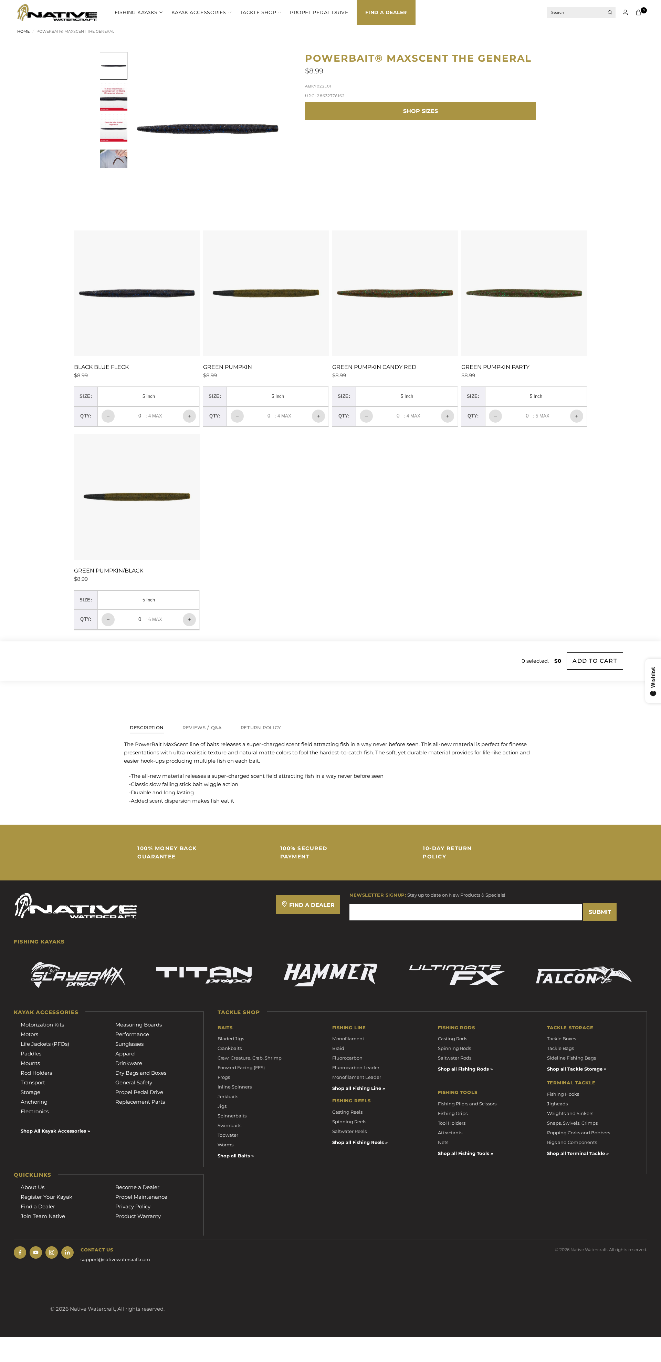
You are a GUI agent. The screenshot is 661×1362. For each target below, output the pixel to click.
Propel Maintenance (141, 1197)
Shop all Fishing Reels (358, 1142)
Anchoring (34, 1101)
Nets (443, 1142)
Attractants (450, 1132)
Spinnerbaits (232, 1115)
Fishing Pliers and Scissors (467, 1103)
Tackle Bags (560, 1048)
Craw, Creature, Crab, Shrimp (250, 1058)
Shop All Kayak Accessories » (55, 1131)
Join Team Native (43, 1216)
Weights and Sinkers (570, 1113)
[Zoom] (269, 66)
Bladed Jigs (231, 1038)
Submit (600, 912)
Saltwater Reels (349, 1131)
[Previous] (148, 129)
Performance (132, 1034)
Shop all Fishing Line (356, 1088)
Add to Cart (595, 661)
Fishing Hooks (563, 1094)
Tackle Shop (258, 12)
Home (23, 31)
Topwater (228, 1135)
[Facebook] (20, 1252)
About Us (32, 1187)
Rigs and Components (572, 1142)
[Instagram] (51, 1252)
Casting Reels (347, 1112)
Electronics (35, 1111)
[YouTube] (36, 1252)
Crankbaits (230, 1048)
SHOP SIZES (420, 111)
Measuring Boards (138, 1024)
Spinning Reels (349, 1121)
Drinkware (128, 1063)
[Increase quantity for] (189, 416)
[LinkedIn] (67, 1252)
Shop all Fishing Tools (463, 1153)
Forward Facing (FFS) (241, 1067)
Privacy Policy (132, 1206)
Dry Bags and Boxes (140, 1073)
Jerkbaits (228, 1096)
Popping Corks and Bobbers (578, 1132)
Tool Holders (451, 1123)
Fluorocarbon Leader (355, 1067)
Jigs (222, 1106)
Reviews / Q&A (202, 727)
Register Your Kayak (46, 1197)
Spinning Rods (454, 1048)
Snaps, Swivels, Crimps (572, 1123)
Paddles (31, 1053)
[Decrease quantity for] (108, 416)
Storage (30, 1092)
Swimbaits (229, 1125)
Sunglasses (129, 1044)
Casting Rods (452, 1038)
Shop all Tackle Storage (574, 1069)
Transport (33, 1082)
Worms (225, 1144)
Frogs (224, 1077)
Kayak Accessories (198, 12)
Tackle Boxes (561, 1038)
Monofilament (348, 1038)
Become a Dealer (137, 1187)
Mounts (30, 1063)
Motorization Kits (42, 1024)
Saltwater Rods (454, 1058)
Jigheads (557, 1103)
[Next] (267, 129)
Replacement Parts (140, 1101)
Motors (29, 1034)
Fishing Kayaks (136, 12)
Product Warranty (138, 1216)
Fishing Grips (453, 1113)
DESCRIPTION (147, 727)
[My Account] (625, 12)
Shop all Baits (234, 1155)
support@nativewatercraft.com (115, 1259)
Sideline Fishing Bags (571, 1058)
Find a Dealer (386, 12)
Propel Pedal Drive (319, 12)
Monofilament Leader (356, 1077)
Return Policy (261, 727)
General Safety (133, 1082)
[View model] (77, 975)
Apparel (125, 1053)
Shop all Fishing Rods (463, 1069)
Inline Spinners (235, 1087)
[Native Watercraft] (76, 905)
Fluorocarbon (347, 1058)
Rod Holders (36, 1073)
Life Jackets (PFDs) (45, 1044)
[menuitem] (134, 12)
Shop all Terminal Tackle (576, 1153)
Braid (338, 1048)
